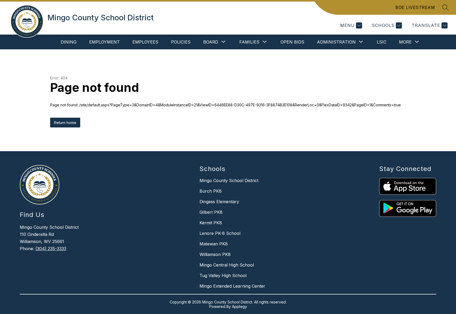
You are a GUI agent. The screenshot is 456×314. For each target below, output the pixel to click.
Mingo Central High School (227, 265)
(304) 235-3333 (50, 248)
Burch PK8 (211, 191)
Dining (69, 42)
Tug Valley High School (223, 275)
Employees (145, 42)
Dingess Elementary (219, 201)
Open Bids (292, 42)
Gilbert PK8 (211, 212)
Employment (104, 42)
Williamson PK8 (215, 254)
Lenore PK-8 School (220, 233)
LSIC (381, 42)
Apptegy (239, 306)
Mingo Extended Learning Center (232, 286)
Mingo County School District (229, 180)
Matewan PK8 (214, 243)
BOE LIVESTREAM (415, 7)
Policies (181, 42)
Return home (65, 122)
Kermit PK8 (211, 222)
